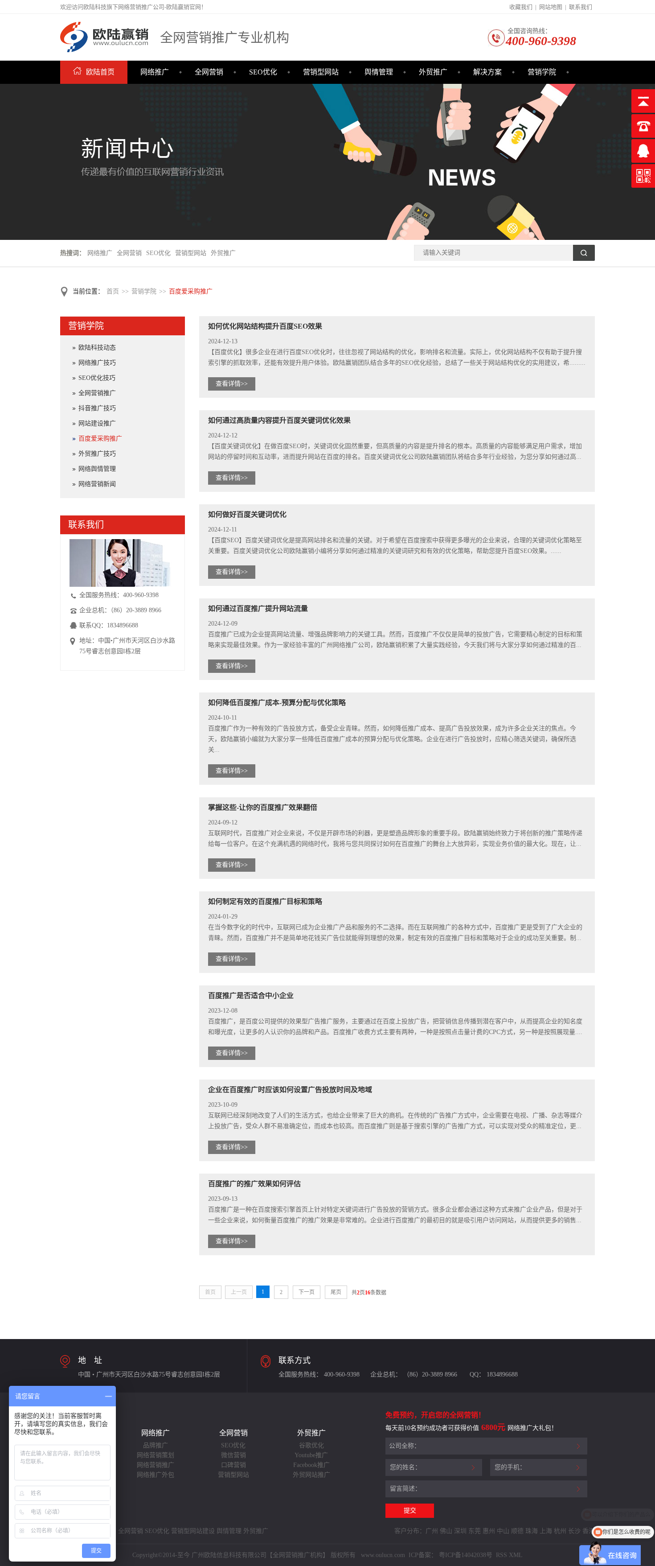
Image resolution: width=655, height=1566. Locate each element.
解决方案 (487, 72)
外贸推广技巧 (97, 453)
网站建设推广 (97, 423)
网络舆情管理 (97, 469)
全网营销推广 (97, 393)
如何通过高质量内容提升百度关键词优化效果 (279, 420)
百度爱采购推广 (191, 291)
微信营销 (233, 1455)
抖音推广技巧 (97, 408)
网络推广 (154, 72)
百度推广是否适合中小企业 (251, 995)
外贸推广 (433, 72)
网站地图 (550, 7)
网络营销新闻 (97, 484)
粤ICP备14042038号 (465, 1555)
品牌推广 (155, 1445)
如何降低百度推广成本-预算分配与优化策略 (277, 702)
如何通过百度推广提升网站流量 (258, 608)
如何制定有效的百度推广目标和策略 (265, 901)
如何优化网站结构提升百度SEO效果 (265, 326)
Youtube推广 (311, 1455)
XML (516, 1555)
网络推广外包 (155, 1474)
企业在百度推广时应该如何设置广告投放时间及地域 (290, 1089)
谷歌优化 (311, 1445)
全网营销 (209, 72)
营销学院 (542, 72)
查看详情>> (232, 383)
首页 (112, 291)
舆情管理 (378, 72)
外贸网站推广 (311, 1474)
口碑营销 (233, 1465)
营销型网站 (321, 72)
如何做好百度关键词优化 (247, 514)
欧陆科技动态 (97, 347)
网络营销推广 (155, 1465)
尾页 (336, 1292)
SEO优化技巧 (96, 378)
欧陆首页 (100, 72)
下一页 (307, 1292)
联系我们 (580, 7)
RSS (500, 1555)
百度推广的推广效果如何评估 (254, 1183)
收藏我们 (520, 7)
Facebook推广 (311, 1465)
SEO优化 (263, 72)
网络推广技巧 (97, 362)
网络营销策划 (155, 1455)
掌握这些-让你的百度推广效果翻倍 (262, 807)
